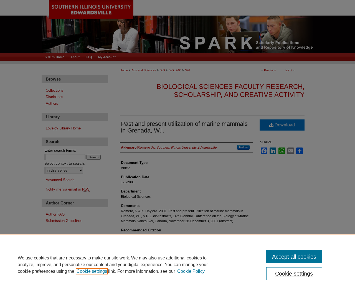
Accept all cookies (294, 257)
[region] (177, 264)
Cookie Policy (191, 271)
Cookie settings (92, 271)
